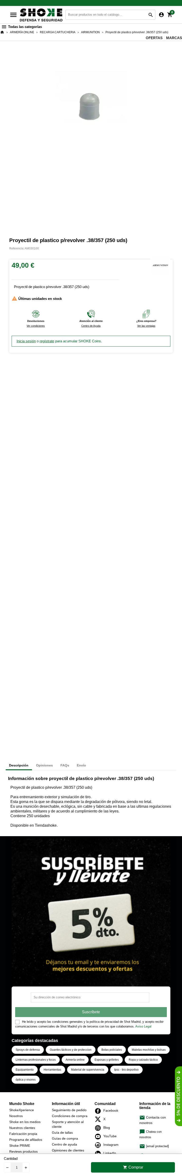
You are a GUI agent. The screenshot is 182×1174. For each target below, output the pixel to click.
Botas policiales (111, 1049)
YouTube (99, 1136)
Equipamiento (25, 1069)
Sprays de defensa (28, 1049)
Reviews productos (23, 1151)
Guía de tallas (62, 1132)
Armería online (75, 1059)
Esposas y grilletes (107, 1059)
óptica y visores (26, 1079)
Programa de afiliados (25, 1140)
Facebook (99, 1111)
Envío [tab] (81, 765)
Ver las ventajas (146, 325)
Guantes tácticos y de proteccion (70, 1049)
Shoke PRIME (19, 1145)
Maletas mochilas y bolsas (149, 1049)
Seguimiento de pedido (69, 1110)
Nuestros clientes (22, 1128)
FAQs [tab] (64, 765)
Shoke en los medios (25, 1122)
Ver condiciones (36, 325)
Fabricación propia (23, 1134)
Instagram (99, 1145)
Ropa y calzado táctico (143, 1059)
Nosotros (16, 1116)
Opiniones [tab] (44, 765)
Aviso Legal (143, 1026)
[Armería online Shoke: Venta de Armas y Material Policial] (41, 14)
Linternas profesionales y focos (36, 1059)
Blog (99, 1128)
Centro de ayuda (64, 1144)
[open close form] (178, 1096)
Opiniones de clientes (68, 1150)
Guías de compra (65, 1138)
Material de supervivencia (87, 1069)
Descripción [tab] (18, 765)
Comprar (133, 1167)
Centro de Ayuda (90, 325)
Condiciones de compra (69, 1116)
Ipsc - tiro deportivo (126, 1069)
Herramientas (52, 1069)
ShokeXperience (21, 1110)
